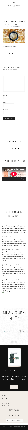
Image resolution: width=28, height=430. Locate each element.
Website (5, 109)
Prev (11, 53)
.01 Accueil (5, 398)
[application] (14, 174)
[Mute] (21, 179)
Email (5, 102)
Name (5, 95)
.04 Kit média (5, 405)
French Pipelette (14, 5)
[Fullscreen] (23, 179)
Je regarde (14, 386)
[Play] (4, 179)
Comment (6, 75)
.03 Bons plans (6, 403)
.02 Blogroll (5, 401)
